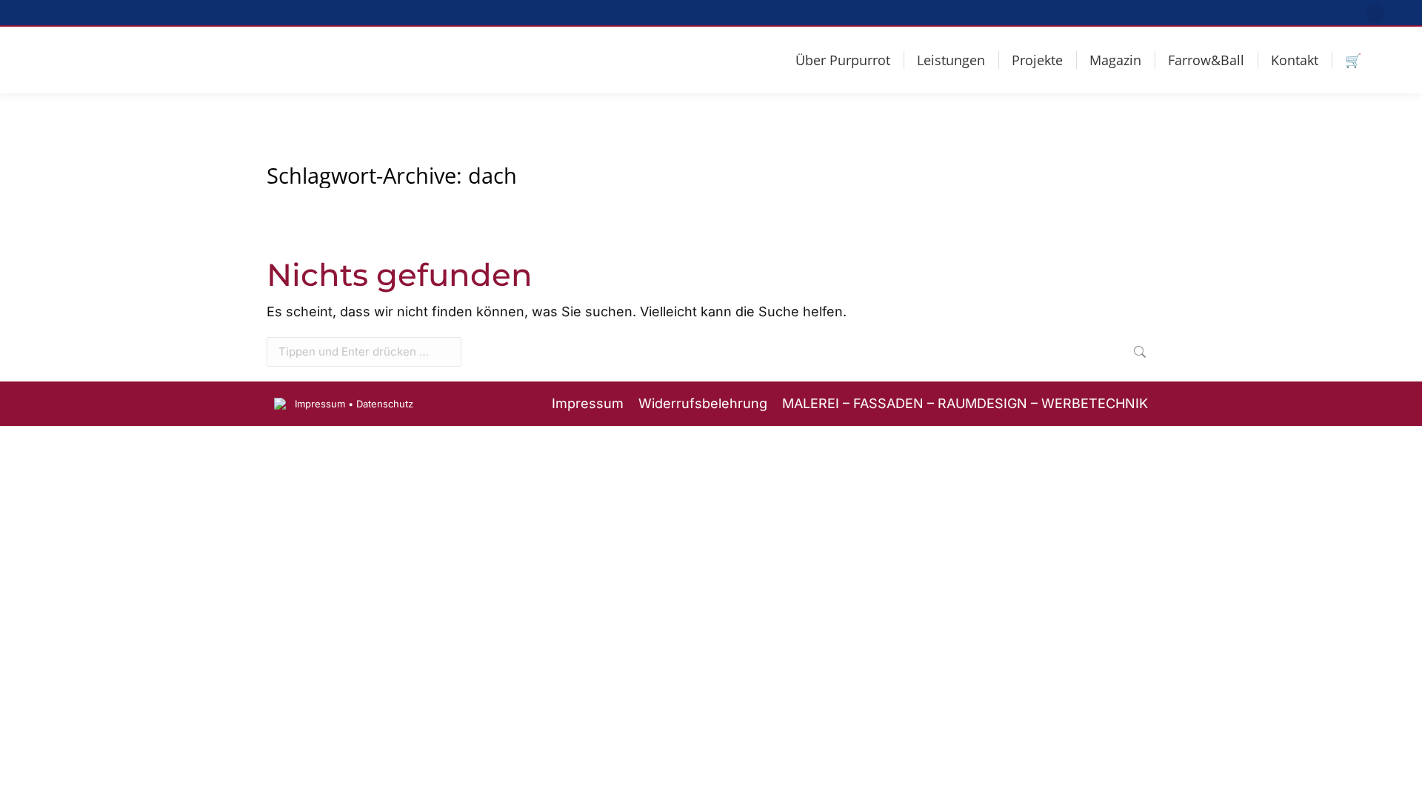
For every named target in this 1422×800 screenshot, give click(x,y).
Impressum (320, 404)
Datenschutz (384, 404)
